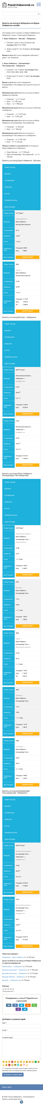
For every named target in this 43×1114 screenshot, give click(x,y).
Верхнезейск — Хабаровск (12, 967)
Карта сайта (6, 1087)
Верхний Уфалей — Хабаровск (13, 977)
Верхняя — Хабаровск (10, 980)
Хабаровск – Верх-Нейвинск (13, 957)
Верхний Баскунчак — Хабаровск (14, 973)
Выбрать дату (27, 257)
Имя (4, 1023)
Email (4, 1030)
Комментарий (7, 1038)
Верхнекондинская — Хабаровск (14, 970)
